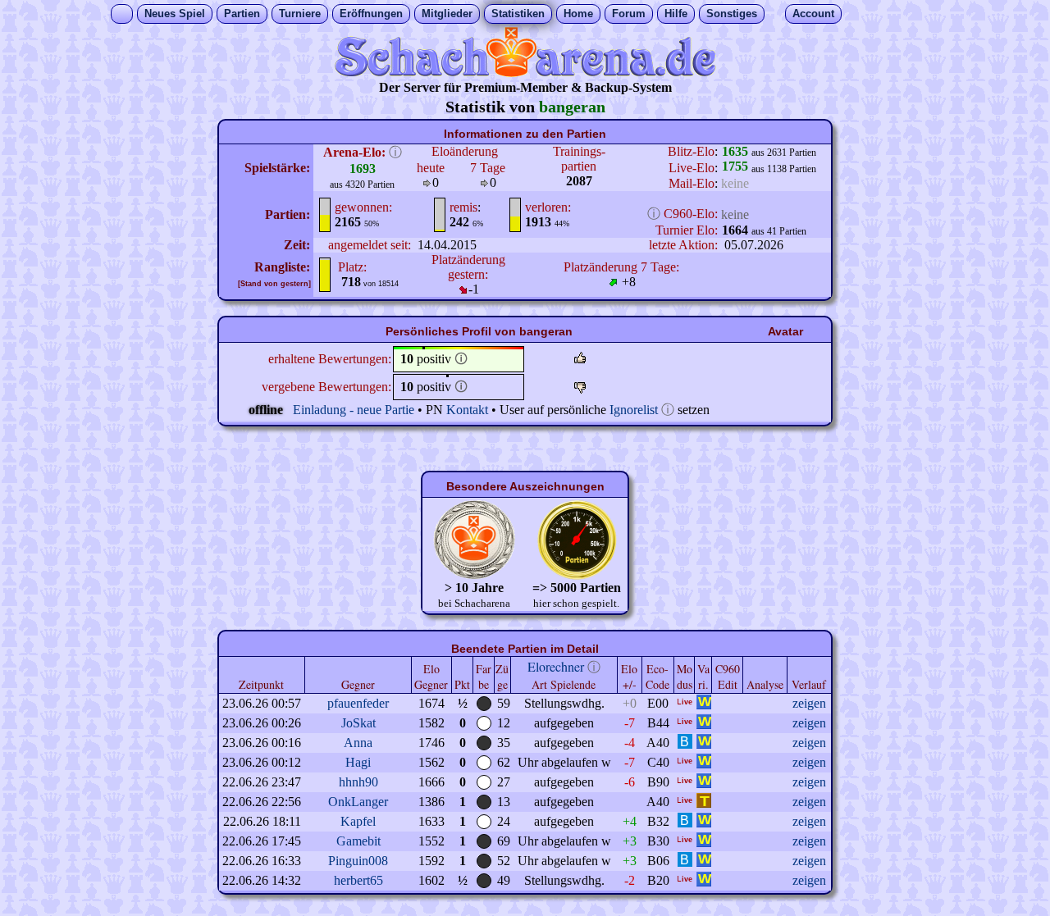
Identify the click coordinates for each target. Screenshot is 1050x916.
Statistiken (518, 13)
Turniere (300, 13)
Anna (358, 743)
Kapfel (358, 821)
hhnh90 (358, 782)
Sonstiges (731, 13)
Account (813, 13)
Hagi (358, 762)
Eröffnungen (371, 13)
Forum (629, 13)
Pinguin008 (358, 861)
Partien (242, 13)
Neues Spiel (174, 13)
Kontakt (467, 410)
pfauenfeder (358, 703)
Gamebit (358, 841)
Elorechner (555, 666)
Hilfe (675, 13)
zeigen (809, 703)
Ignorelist (633, 410)
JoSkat (358, 723)
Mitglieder (447, 13)
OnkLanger (358, 802)
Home (578, 13)
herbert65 (358, 880)
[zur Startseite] (525, 73)
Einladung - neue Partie (353, 410)
